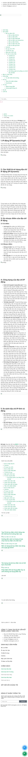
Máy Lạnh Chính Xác (6, 658)
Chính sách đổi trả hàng (10, 484)
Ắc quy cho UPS (8, 467)
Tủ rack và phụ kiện (9, 475)
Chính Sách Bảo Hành (6, 677)
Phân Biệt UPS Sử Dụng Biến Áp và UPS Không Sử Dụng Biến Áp (13, 570)
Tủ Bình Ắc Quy (5, 653)
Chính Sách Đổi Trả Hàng (7, 672)
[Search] (1, 101)
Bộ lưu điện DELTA (9, 463)
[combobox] (14, 99)
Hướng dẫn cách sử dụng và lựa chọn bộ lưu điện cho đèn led (12, 540)
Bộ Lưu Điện (4, 647)
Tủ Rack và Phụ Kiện (6, 661)
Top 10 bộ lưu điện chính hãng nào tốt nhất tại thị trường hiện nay (13, 533)
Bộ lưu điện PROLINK (10, 470)
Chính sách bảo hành (10, 482)
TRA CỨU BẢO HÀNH (10, 486)
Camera (6, 465)
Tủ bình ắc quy (8, 472)
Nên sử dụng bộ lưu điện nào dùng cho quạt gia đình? (13, 546)
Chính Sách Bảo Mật (6, 669)
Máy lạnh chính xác (9, 474)
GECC (16, 444)
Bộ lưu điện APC (8, 469)
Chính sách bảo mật (9, 481)
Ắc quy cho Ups (5, 650)
